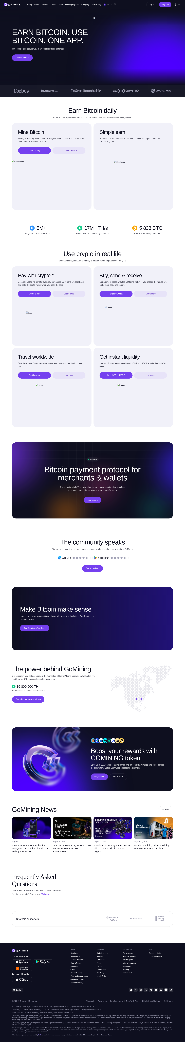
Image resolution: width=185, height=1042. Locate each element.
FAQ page (45, 894)
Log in (152, 4)
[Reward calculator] (115, 4)
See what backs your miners (28, 699)
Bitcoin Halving (76, 973)
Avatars (100, 956)
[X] (146, 990)
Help (150, 949)
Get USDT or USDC (116, 375)
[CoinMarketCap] (136, 990)
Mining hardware (129, 963)
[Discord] (156, 990)
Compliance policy (116, 1001)
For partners (128, 949)
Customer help (155, 953)
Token (99, 963)
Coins (72, 970)
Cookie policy (168, 1001)
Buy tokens (99, 777)
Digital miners (102, 953)
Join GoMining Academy (34, 628)
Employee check (155, 956)
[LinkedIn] (141, 990)
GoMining (74, 953)
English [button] (19, 990)
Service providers (77, 960)
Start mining (34, 150)
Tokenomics (75, 956)
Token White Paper (132, 1001)
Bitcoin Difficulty (76, 983)
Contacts (74, 966)
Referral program (129, 956)
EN (178, 5)
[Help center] (131, 990)
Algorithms (127, 966)
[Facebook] (166, 990)
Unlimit (40, 1035)
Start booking (34, 375)
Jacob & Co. (101, 976)
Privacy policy (90, 1001)
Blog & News (75, 963)
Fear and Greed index (79, 976)
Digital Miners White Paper (151, 1001)
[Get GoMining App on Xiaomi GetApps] (22, 968)
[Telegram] (151, 990)
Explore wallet (116, 294)
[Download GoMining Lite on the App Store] (22, 979)
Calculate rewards (69, 150)
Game (99, 966)
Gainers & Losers (77, 979)
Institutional (127, 973)
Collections (101, 960)
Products (100, 949)
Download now (22, 58)
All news (165, 809)
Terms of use (102, 1001)
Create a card (34, 294)
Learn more (69, 294)
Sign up (165, 4)
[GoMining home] (12, 4)
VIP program (128, 960)
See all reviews (92, 568)
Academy (100, 973)
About (72, 949)
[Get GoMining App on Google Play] (43, 962)
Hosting (126, 970)
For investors (128, 953)
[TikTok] (171, 990)
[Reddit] (161, 990)
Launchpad (101, 970)
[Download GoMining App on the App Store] (22, 962)
